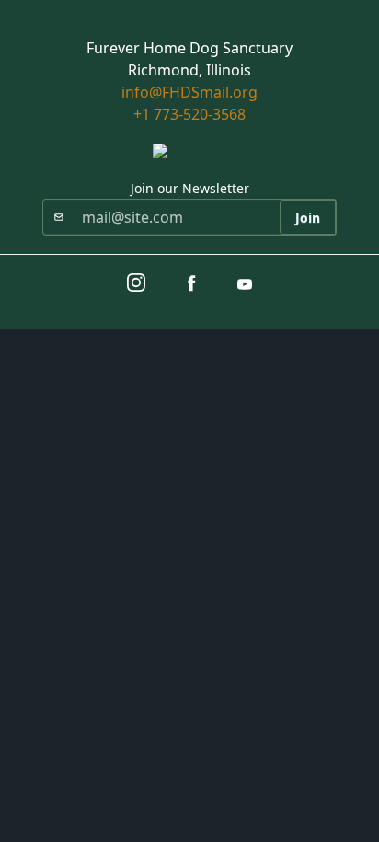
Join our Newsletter (190, 188)
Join (307, 217)
